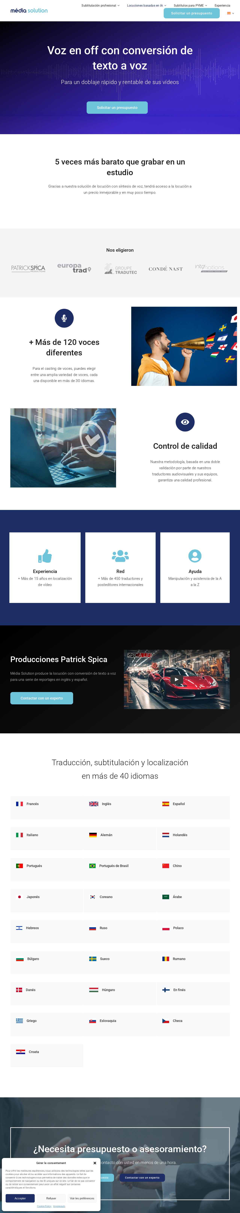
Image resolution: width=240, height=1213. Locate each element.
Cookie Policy (44, 1206)
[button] (95, 1163)
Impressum (59, 1206)
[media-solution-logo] (29, 9)
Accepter (20, 1198)
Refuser (51, 1198)
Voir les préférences (82, 1198)
